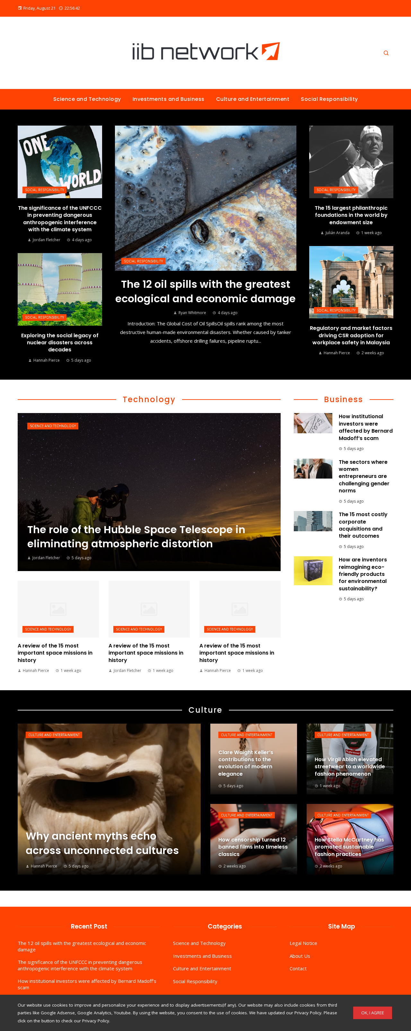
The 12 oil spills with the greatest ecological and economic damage (205, 291)
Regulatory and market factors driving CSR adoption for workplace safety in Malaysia (351, 335)
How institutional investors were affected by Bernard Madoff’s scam (366, 427)
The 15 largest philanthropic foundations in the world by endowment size (351, 215)
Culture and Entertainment (54, 735)
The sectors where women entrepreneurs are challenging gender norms (364, 476)
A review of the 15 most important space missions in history (55, 653)
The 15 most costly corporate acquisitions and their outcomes (363, 525)
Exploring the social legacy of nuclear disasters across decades (60, 343)
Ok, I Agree (372, 1013)
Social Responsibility (143, 261)
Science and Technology (53, 426)
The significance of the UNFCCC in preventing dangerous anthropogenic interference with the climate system (60, 218)
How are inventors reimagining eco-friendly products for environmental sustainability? (363, 574)
